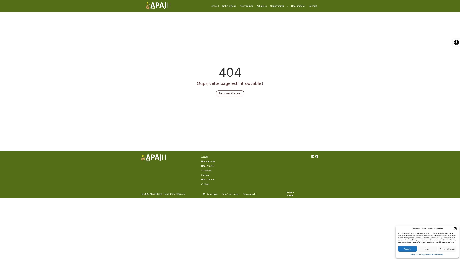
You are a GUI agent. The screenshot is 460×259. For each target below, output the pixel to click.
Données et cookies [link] (230, 194)
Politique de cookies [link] (417, 255)
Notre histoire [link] (229, 5)
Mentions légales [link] (210, 194)
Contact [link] (313, 5)
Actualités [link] (262, 5)
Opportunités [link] (277, 5)
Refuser (427, 249)
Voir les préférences (447, 249)
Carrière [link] (205, 175)
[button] (455, 228)
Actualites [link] (206, 170)
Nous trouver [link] (246, 5)
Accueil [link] (215, 5)
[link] (456, 42)
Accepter (407, 249)
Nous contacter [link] (250, 194)
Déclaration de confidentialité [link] (433, 255)
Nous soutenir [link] (298, 5)
